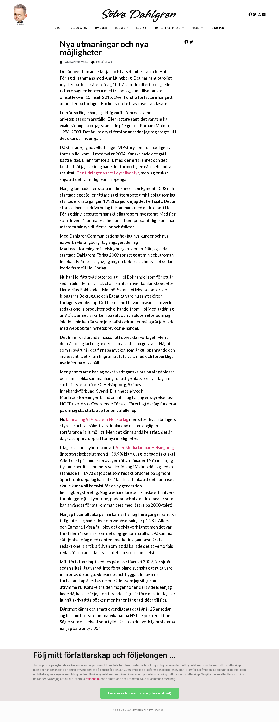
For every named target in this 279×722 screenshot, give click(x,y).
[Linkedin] (264, 14)
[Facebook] (250, 14)
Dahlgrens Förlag (167, 27)
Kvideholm (93, 679)
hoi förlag (103, 62)
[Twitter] (255, 14)
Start (59, 27)
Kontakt (142, 27)
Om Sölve (101, 27)
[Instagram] (259, 14)
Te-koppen (217, 27)
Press (195, 27)
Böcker (120, 27)
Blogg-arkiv (78, 27)
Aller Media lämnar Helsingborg (144, 447)
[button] (186, 42)
